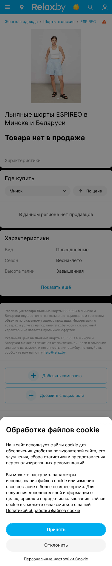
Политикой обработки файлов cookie (43, 510)
